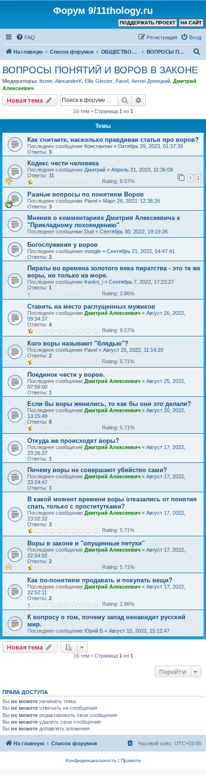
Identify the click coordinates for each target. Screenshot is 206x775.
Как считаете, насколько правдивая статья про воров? (113, 139)
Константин (98, 146)
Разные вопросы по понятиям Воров (85, 194)
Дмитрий (94, 170)
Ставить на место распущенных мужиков (91, 306)
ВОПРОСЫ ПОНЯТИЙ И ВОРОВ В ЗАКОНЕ (100, 70)
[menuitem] (25, 37)
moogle (92, 251)
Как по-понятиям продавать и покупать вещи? (99, 580)
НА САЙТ (191, 22)
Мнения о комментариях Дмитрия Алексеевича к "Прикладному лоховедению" (103, 221)
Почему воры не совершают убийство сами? (97, 470)
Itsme (45, 81)
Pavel (121, 81)
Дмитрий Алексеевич (112, 313)
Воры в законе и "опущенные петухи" (86, 543)
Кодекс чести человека (63, 163)
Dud (89, 231)
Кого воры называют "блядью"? (77, 343)
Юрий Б (93, 631)
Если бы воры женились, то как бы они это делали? (109, 403)
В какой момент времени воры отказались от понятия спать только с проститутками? (112, 503)
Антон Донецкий (150, 81)
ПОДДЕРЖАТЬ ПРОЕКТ (147, 22)
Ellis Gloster (99, 81)
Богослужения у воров (62, 244)
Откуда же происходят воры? (73, 440)
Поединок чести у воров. (66, 374)
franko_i (93, 282)
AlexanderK (68, 81)
